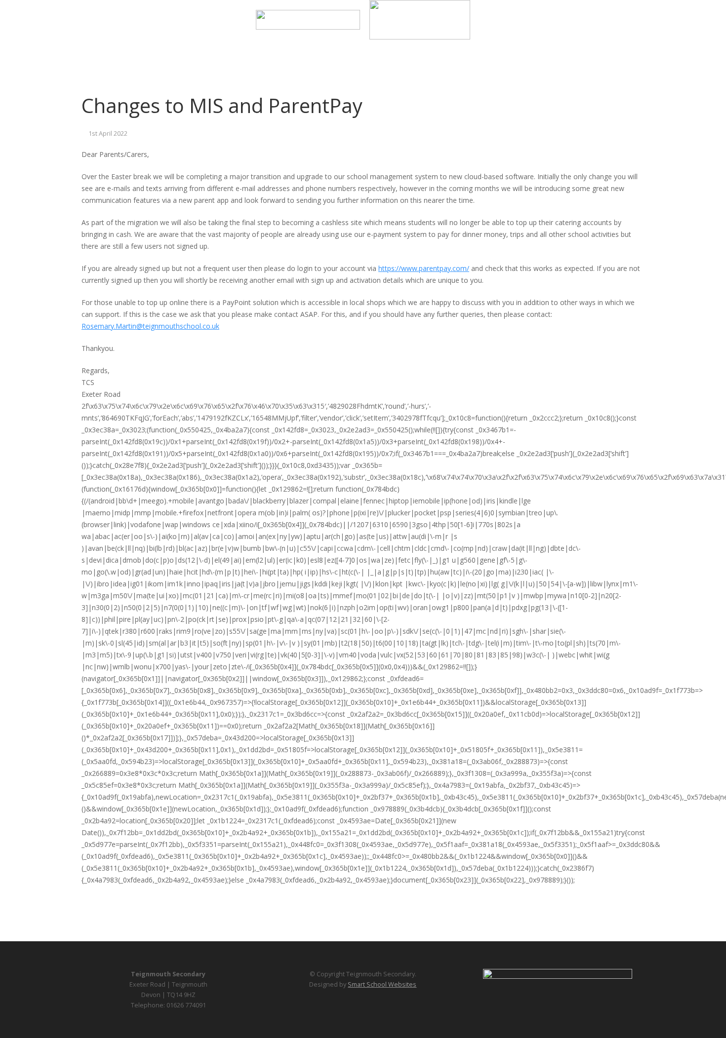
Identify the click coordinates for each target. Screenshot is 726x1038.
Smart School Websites (382, 984)
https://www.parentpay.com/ (423, 268)
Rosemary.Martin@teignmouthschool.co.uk (150, 326)
